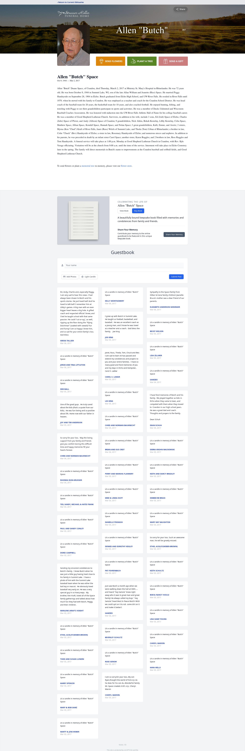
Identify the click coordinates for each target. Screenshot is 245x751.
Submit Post (176, 276)
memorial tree (88, 165)
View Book (124, 211)
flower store (126, 165)
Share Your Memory (174, 234)
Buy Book (138, 211)
